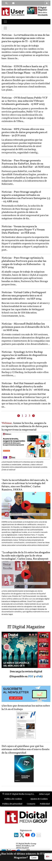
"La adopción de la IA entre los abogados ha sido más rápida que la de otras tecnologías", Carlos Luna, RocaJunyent (26, 556)
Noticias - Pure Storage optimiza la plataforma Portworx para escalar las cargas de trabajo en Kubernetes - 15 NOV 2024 (24, 262)
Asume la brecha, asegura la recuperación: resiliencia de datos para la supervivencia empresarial (25, 426)
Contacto (31, 804)
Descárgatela (42, 15)
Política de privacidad (12, 804)
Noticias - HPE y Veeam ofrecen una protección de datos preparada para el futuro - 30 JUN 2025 (24, 132)
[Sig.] (33, 416)
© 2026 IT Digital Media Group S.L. (18, 794)
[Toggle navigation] (5, 21)
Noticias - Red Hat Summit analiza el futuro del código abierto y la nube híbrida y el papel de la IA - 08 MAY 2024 (25, 387)
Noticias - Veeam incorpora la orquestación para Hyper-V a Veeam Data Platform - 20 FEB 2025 (23, 230)
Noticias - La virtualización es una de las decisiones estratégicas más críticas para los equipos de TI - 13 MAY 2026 (25, 38)
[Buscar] (6, 3)
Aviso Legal (44, 794)
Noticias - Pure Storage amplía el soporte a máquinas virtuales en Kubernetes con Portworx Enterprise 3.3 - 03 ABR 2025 (26, 196)
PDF (30, 676)
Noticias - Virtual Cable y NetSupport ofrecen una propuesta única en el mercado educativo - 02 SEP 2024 (24, 296)
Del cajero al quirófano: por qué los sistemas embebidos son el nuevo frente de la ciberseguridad (25, 749)
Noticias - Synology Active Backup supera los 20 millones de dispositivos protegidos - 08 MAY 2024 (24, 355)
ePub (38, 676)
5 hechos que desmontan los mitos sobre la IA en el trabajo (26, 707)
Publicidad (45, 804)
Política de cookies (13, 799)
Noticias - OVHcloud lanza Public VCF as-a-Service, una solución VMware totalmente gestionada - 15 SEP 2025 (24, 101)
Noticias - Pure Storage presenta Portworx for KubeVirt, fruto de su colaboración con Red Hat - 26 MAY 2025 (26, 164)
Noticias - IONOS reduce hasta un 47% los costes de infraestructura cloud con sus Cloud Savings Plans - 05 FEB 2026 (25, 70)
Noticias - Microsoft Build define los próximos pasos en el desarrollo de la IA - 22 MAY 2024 (25, 327)
